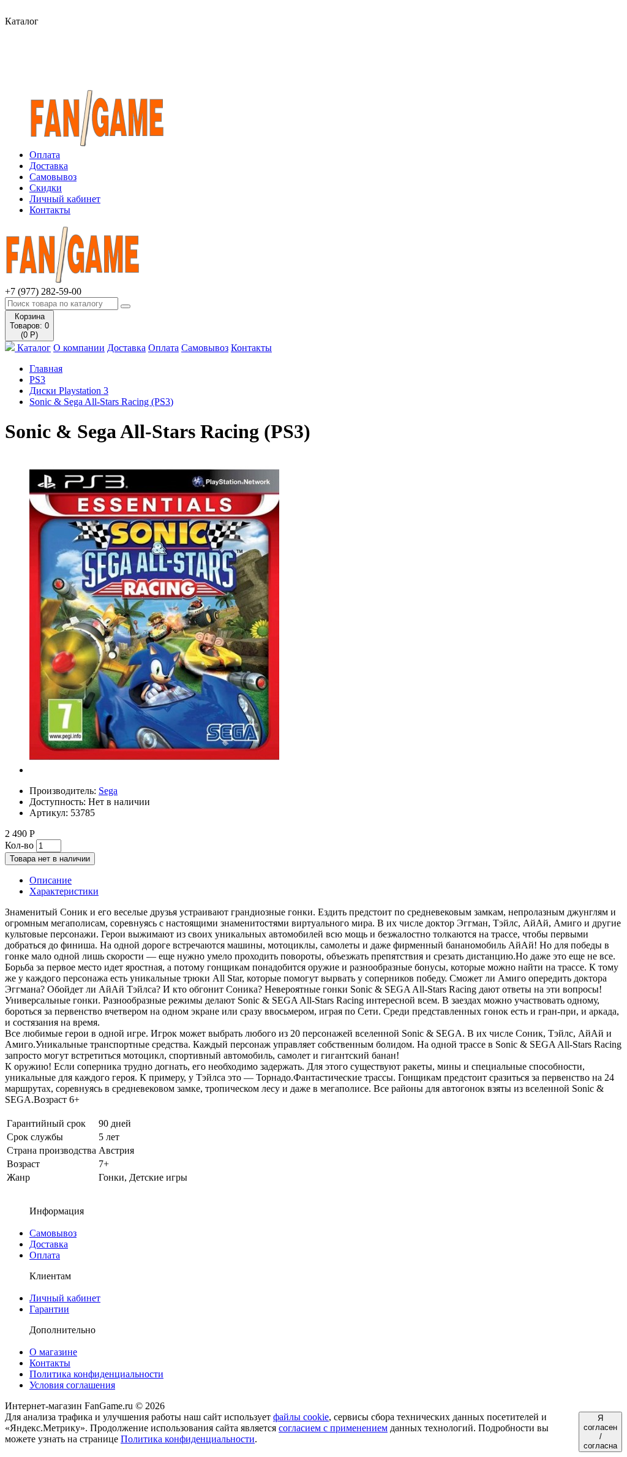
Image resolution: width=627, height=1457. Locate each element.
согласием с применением (333, 1428)
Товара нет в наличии (50, 858)
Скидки (45, 188)
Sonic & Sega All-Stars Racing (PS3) (101, 401)
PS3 (37, 379)
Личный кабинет (64, 199)
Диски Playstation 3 (68, 390)
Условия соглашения (72, 1385)
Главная (45, 368)
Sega (108, 790)
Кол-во (19, 845)
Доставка (48, 166)
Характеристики (64, 891)
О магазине (53, 1352)
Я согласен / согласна (600, 1431)
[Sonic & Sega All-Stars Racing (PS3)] (154, 770)
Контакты (49, 210)
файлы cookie (301, 1417)
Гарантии (49, 1309)
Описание (50, 880)
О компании (79, 347)
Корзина (29, 325)
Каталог (33, 347)
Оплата (44, 154)
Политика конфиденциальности (96, 1374)
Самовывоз (53, 177)
